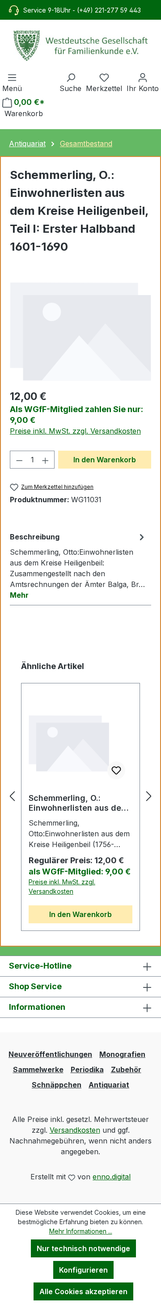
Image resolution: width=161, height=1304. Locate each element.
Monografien (122, 1054)
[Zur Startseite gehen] (80, 45)
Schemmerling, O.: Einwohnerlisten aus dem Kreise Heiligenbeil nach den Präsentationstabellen (78, 803)
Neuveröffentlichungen (50, 1054)
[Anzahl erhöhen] (45, 460)
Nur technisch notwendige (83, 1248)
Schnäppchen (56, 1084)
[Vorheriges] (12, 795)
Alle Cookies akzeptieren (83, 1291)
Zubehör (126, 1069)
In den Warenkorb (104, 459)
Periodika (87, 1069)
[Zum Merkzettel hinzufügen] (116, 770)
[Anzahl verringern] (19, 460)
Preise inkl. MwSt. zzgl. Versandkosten (75, 430)
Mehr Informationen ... (80, 1231)
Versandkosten (75, 1130)
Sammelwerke (38, 1069)
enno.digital (112, 1176)
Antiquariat (109, 1084)
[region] (80, 331)
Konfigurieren (83, 1269)
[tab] (78, 565)
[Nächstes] (149, 795)
